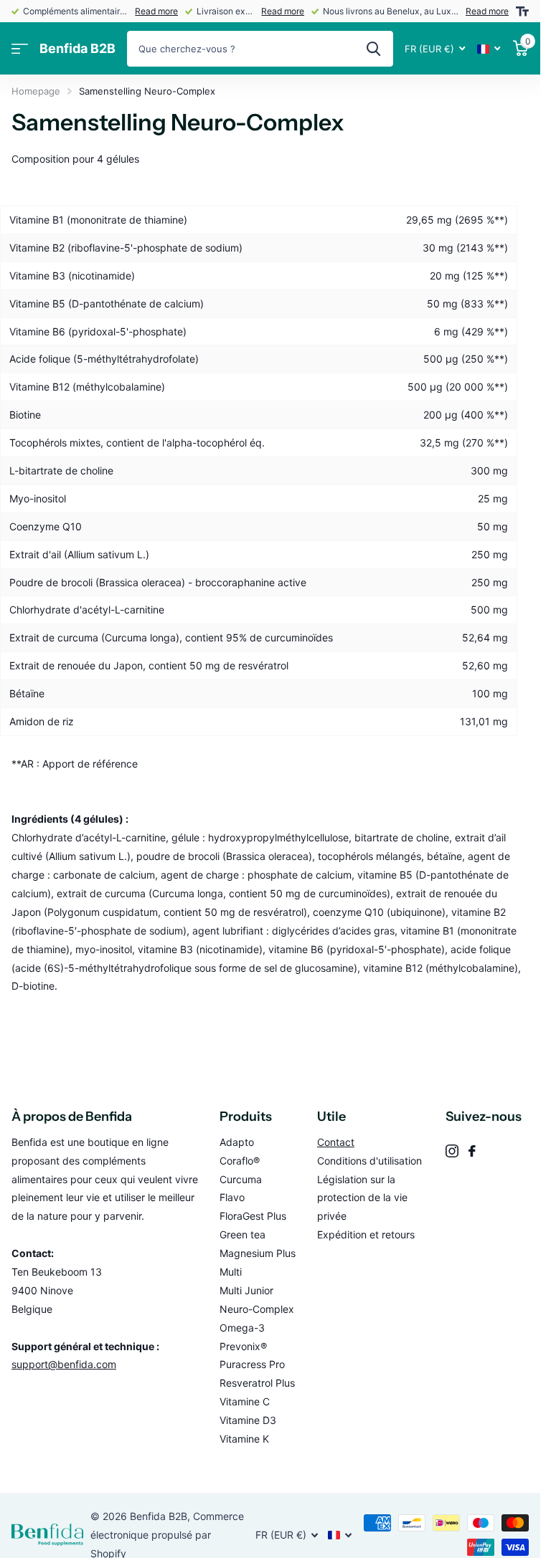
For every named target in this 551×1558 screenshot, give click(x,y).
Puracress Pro (252, 1364)
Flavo (232, 1197)
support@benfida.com (63, 1364)
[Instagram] (452, 1150)
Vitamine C (245, 1401)
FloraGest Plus (253, 1216)
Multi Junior (246, 1290)
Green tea (242, 1234)
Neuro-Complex (257, 1309)
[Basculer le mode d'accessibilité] (522, 11)
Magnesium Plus (258, 1253)
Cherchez (373, 49)
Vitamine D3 (248, 1420)
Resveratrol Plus (257, 1383)
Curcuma (241, 1179)
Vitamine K (244, 1439)
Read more (156, 11)
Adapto (237, 1142)
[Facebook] (472, 1151)
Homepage (35, 91)
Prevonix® (243, 1346)
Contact (335, 1142)
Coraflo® (240, 1161)
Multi (231, 1272)
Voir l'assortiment (19, 49)
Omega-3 (242, 1328)
